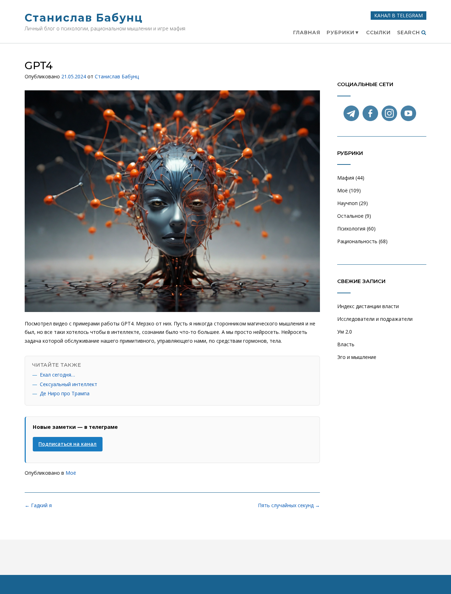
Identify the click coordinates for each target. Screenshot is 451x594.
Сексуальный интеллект (68, 384)
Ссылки (378, 32)
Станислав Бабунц (84, 17)
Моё (71, 472)
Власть (345, 344)
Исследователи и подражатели (375, 319)
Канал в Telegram (398, 15)
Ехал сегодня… (57, 374)
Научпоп (347, 203)
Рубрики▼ (343, 32)
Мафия (345, 177)
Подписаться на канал (67, 443)
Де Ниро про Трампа (64, 393)
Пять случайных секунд (289, 505)
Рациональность (357, 241)
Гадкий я (38, 505)
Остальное (350, 215)
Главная (306, 32)
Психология (351, 228)
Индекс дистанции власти (368, 306)
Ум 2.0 (344, 331)
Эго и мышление (356, 357)
